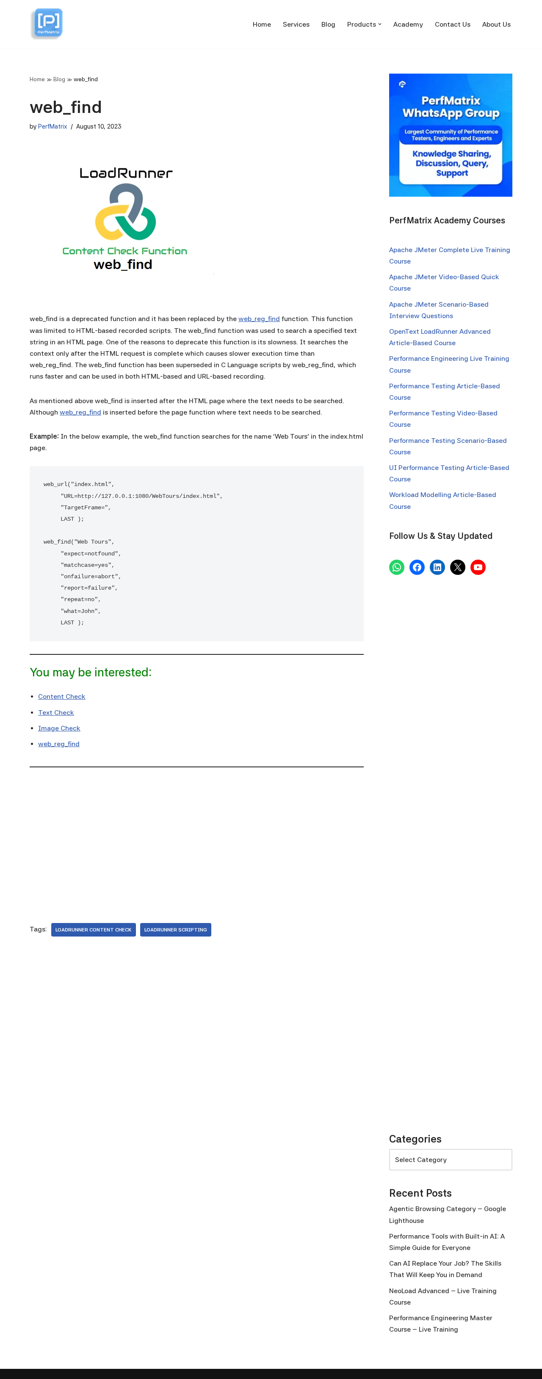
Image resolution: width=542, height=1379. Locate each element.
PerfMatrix (52, 126)
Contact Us (452, 24)
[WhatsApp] (396, 567)
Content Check (62, 696)
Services (296, 24)
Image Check (59, 728)
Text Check (56, 713)
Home (262, 24)
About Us (496, 24)
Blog (328, 24)
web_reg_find (259, 319)
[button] (380, 24)
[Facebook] (417, 567)
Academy (408, 24)
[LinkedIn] (437, 567)
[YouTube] (478, 567)
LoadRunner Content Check (93, 930)
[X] (457, 567)
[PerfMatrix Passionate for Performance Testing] (47, 24)
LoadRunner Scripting (175, 930)
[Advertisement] (197, 838)
